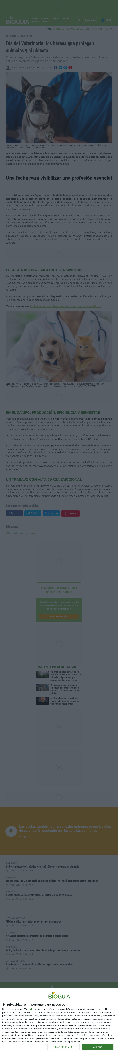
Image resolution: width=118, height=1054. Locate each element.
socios (31, 1009)
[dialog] (59, 1021)
